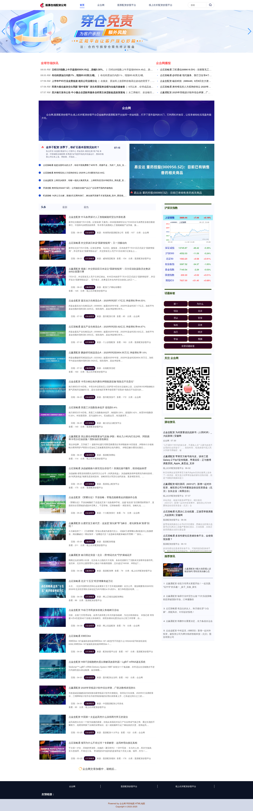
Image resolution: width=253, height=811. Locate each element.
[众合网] (53, 4)
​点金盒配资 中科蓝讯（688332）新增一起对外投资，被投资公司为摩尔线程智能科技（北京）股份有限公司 (187, 634)
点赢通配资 (89, 287)
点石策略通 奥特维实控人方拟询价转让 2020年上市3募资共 (191, 86)
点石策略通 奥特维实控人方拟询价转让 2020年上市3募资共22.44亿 (74, 172)
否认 (176, 317)
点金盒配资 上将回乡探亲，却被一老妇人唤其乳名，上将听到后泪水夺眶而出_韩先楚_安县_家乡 (87, 180)
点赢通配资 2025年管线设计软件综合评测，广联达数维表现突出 (102, 687)
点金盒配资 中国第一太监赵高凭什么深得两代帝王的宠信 (98, 716)
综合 (176, 310)
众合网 (100, 5)
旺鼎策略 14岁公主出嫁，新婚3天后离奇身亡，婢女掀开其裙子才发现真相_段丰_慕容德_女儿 (86, 195)
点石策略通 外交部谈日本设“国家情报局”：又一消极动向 (98, 242)
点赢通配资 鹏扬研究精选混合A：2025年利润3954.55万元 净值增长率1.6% (108, 352)
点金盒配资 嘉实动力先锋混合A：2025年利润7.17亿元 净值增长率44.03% (107, 300)
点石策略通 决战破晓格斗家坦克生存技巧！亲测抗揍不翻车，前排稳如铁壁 (108, 468)
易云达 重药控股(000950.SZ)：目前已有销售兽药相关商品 (168, 192)
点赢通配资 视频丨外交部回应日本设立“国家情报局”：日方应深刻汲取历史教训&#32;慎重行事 (109, 270)
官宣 (200, 317)
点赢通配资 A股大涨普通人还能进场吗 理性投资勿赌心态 (197, 570)
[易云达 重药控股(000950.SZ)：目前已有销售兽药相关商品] (171, 169)
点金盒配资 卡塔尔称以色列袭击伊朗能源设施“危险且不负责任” (101, 381)
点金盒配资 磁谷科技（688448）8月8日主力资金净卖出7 (189, 81)
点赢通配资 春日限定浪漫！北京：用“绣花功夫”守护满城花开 (100, 555)
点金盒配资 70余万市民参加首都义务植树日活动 (94, 610)
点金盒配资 (89, 232)
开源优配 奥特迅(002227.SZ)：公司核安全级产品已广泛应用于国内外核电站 (78, 187)
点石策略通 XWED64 (80, 636)
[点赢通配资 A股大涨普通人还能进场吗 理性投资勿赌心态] (173, 570)
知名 (176, 324)
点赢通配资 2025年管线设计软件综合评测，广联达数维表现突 (192, 92)
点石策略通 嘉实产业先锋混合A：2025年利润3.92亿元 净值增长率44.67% (107, 326)
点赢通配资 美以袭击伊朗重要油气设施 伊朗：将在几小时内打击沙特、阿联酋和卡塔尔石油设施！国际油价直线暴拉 (109, 438)
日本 (200, 324)
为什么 (200, 303)
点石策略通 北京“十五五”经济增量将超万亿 (91, 581)
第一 (176, 303)
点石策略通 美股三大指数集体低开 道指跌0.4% (93, 407)
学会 (176, 338)
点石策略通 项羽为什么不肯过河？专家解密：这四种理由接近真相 (103, 742)
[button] (250, 31)
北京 (200, 310)
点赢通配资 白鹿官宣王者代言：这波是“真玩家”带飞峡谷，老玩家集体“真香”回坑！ (109, 524)
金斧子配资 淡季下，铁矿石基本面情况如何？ (72, 147)
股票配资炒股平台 (126, 5)
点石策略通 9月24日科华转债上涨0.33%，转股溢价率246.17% (101, 797)
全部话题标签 (188, 345)
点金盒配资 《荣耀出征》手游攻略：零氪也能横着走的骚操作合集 (103, 497)
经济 (200, 331)
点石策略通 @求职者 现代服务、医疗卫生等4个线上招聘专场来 (193, 75)
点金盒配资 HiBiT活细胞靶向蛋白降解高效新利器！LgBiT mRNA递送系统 (107, 661)
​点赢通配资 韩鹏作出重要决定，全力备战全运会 (189, 620)
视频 (200, 338)
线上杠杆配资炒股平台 (160, 5)
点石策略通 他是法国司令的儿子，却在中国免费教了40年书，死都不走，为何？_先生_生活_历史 (87, 165)
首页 (82, 5)
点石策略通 (89, 258)
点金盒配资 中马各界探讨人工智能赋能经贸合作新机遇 (97, 217)
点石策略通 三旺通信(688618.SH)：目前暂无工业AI (187, 69)
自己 (176, 331)
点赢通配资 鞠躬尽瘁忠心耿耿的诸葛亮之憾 (91, 768)
